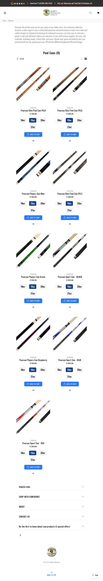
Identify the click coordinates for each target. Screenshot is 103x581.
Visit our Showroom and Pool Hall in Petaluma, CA (74, 3)
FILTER (22, 58)
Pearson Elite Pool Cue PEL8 (33, 110)
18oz (23, 120)
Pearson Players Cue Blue (33, 193)
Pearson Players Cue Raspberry (33, 360)
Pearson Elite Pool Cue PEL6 (69, 110)
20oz (43, 120)
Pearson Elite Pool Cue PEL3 (69, 193)
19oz (33, 120)
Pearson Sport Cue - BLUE (69, 360)
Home (4, 20)
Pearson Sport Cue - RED (33, 443)
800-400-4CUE (46, 3)
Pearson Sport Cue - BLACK (70, 276)
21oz (33, 127)
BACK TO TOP (51, 575)
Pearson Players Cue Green (33, 276)
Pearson (33, 108)
